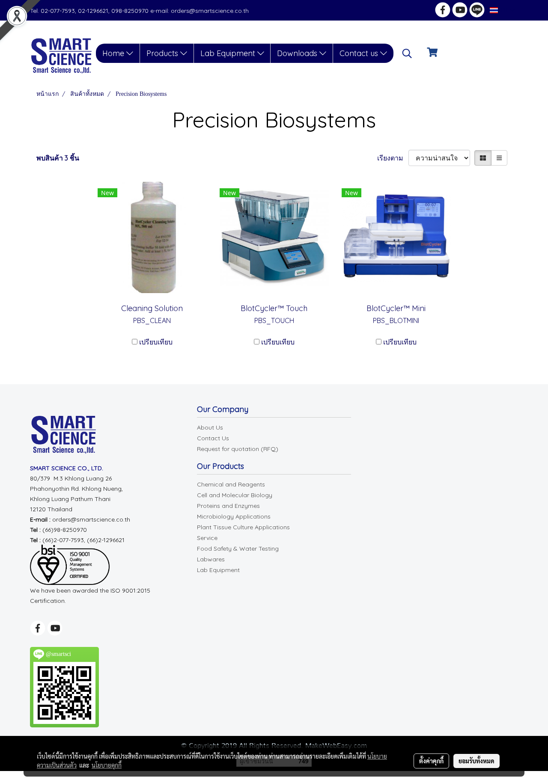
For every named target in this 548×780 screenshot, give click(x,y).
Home (114, 53)
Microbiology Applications (234, 516)
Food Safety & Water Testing (238, 548)
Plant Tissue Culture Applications (243, 527)
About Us (210, 427)
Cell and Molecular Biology (234, 495)
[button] (407, 53)
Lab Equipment (228, 53)
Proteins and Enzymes (228, 506)
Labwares (211, 559)
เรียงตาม (392, 158)
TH (503, 10)
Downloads (298, 53)
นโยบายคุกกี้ (107, 765)
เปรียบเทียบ (156, 342)
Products (163, 53)
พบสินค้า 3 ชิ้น (57, 158)
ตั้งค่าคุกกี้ (431, 761)
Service (207, 538)
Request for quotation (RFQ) (237, 449)
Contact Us (213, 438)
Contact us (360, 53)
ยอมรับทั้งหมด (476, 761)
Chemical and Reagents (231, 484)
